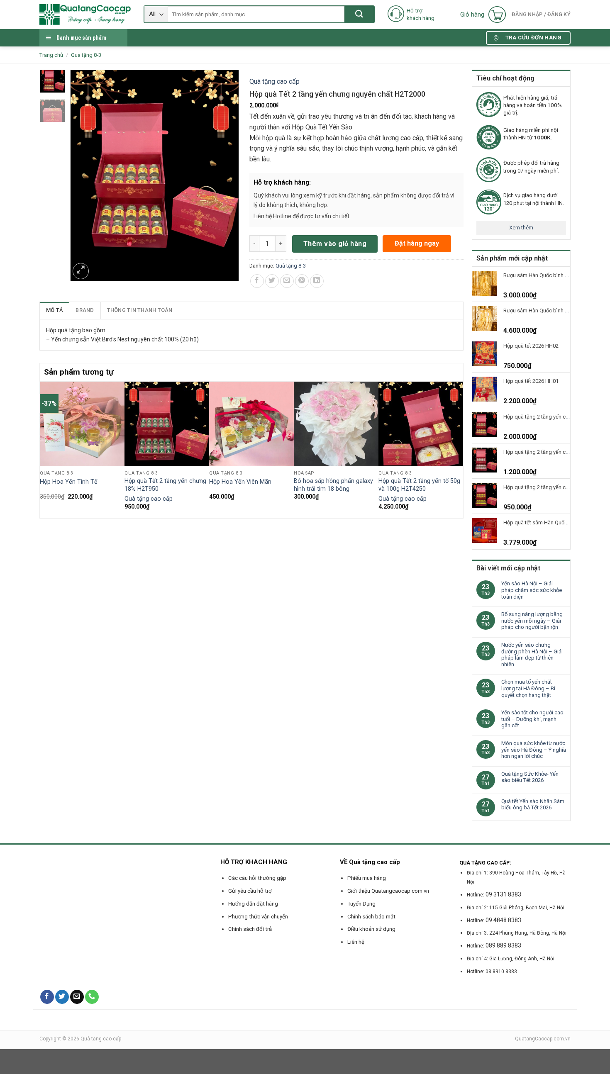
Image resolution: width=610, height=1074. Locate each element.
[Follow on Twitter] (62, 997)
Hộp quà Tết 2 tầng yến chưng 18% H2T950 (165, 484)
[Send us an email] (77, 997)
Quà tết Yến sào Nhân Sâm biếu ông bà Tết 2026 (532, 804)
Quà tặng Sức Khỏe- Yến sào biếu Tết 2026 (530, 777)
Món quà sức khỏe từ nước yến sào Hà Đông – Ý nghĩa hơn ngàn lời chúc (533, 749)
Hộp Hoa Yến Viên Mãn (240, 481)
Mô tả (54, 310)
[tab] (54, 310)
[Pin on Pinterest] (302, 281)
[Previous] (44, 449)
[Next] (458, 449)
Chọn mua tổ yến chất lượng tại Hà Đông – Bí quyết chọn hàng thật (528, 688)
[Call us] (92, 997)
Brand (85, 310)
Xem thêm (521, 227)
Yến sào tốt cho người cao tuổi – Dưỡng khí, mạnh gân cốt (532, 718)
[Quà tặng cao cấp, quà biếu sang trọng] (85, 14)
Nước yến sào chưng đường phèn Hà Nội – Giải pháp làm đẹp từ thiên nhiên (532, 654)
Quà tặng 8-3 (86, 55)
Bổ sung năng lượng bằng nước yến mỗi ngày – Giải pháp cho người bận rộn (532, 620)
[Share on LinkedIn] (317, 281)
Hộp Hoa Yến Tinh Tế (69, 481)
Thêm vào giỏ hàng (334, 244)
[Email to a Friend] (287, 281)
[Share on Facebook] (257, 281)
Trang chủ (51, 55)
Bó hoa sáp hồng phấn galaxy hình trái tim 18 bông (333, 484)
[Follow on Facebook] (47, 997)
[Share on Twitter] (272, 281)
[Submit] (359, 14)
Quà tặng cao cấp (274, 81)
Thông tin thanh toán (140, 310)
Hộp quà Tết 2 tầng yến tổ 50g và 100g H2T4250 (419, 484)
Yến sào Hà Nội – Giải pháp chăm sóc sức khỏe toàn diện (531, 589)
